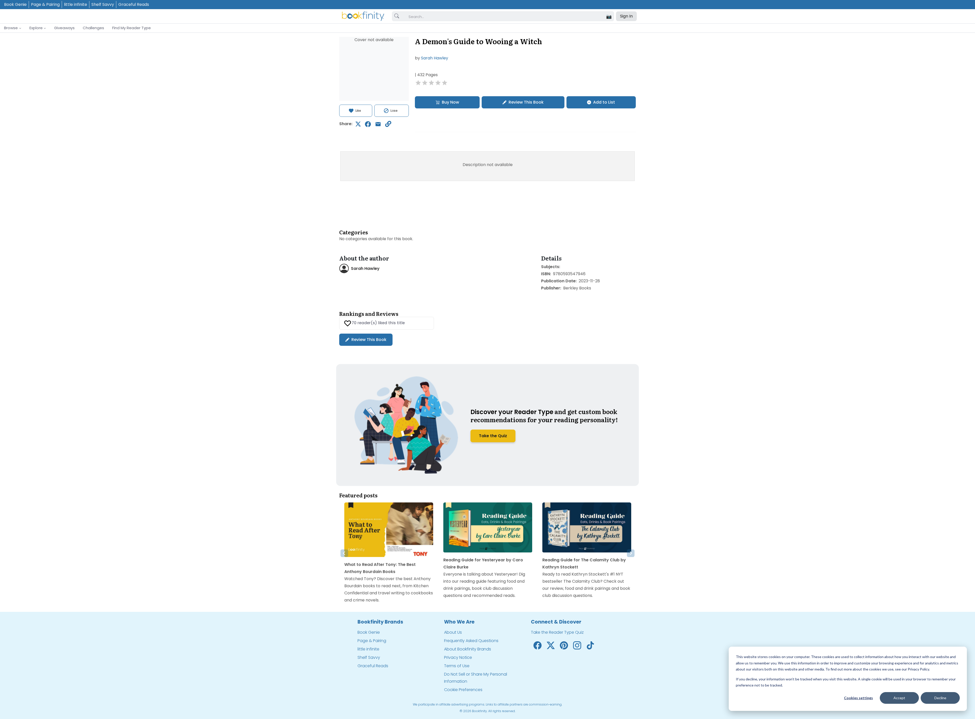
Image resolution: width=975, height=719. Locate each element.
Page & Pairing (45, 4)
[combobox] (509, 16)
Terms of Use (456, 666)
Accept (899, 698)
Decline (940, 698)
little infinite (75, 4)
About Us (453, 632)
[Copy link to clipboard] (388, 124)
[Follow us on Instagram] (577, 645)
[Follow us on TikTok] (590, 645)
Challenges (93, 27)
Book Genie (15, 4)
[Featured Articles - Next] (631, 553)
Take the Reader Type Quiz (557, 632)
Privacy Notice (458, 657)
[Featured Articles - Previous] (344, 553)
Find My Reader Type (131, 27)
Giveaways (64, 27)
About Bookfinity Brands (467, 649)
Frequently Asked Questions (471, 641)
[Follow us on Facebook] (537, 645)
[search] (396, 16)
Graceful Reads (133, 4)
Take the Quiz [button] (493, 436)
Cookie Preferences (463, 690)
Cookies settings (858, 698)
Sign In (626, 16)
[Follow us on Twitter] (551, 645)
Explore (36, 27)
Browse (11, 27)
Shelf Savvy (102, 4)
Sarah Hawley (434, 58)
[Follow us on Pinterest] (564, 645)
